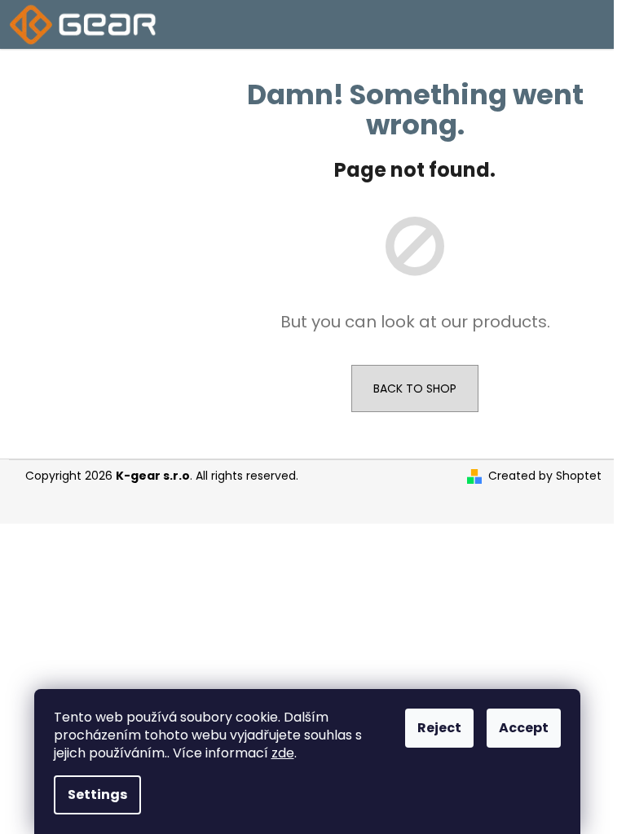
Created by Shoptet (545, 476)
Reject (439, 727)
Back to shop (414, 388)
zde (282, 753)
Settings (97, 794)
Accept (524, 727)
